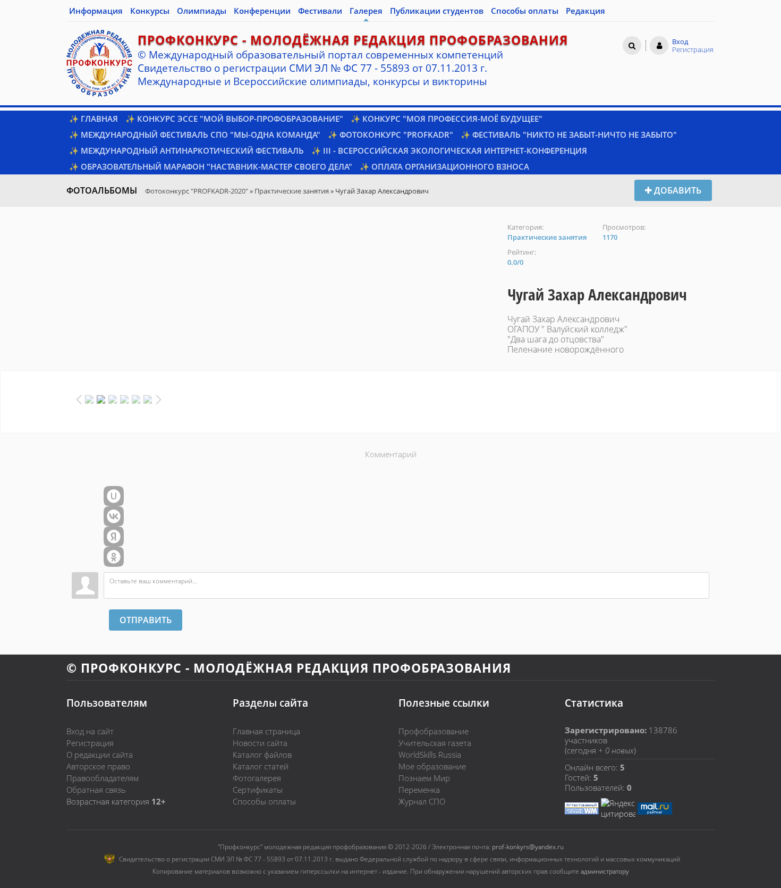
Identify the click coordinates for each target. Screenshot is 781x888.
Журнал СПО (421, 801)
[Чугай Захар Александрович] (281, 228)
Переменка (419, 789)
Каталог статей (260, 766)
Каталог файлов (262, 754)
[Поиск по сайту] (632, 45)
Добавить (676, 190)
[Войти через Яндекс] (114, 536)
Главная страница (266, 731)
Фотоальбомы (101, 190)
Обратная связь (96, 789)
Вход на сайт (90, 731)
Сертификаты (258, 789)
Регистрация (90, 743)
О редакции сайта (99, 754)
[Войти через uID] (114, 496)
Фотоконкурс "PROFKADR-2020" (196, 191)
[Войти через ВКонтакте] (114, 516)
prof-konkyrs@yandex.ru (528, 846)
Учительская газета (434, 743)
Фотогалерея (257, 778)
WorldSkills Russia (429, 754)
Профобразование (433, 731)
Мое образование (432, 766)
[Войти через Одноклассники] (114, 557)
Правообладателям (102, 778)
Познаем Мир (424, 778)
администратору (605, 871)
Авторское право (98, 766)
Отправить (146, 620)
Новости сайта (260, 743)
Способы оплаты (264, 801)
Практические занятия (291, 191)
